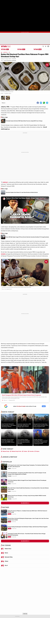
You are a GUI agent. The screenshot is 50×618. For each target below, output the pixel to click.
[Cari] (43, 46)
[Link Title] (4, 467)
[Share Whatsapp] (44, 102)
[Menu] (45, 46)
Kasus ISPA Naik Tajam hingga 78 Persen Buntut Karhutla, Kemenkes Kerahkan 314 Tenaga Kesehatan (27, 237)
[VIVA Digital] (5, 49)
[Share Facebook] (37, 102)
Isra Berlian (14, 60)
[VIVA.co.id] (5, 46)
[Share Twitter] (40, 102)
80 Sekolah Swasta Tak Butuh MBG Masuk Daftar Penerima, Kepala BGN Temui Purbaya (24, 120)
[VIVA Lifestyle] (21, 49)
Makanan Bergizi (6, 451)
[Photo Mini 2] (8, 98)
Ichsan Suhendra (7, 60)
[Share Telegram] (47, 102)
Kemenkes (31, 451)
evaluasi (5, 182)
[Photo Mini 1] (3, 98)
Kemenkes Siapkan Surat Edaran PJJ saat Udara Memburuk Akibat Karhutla (22, 192)
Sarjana (37, 451)
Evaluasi (25, 451)
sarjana (3, 254)
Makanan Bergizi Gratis (16, 451)
